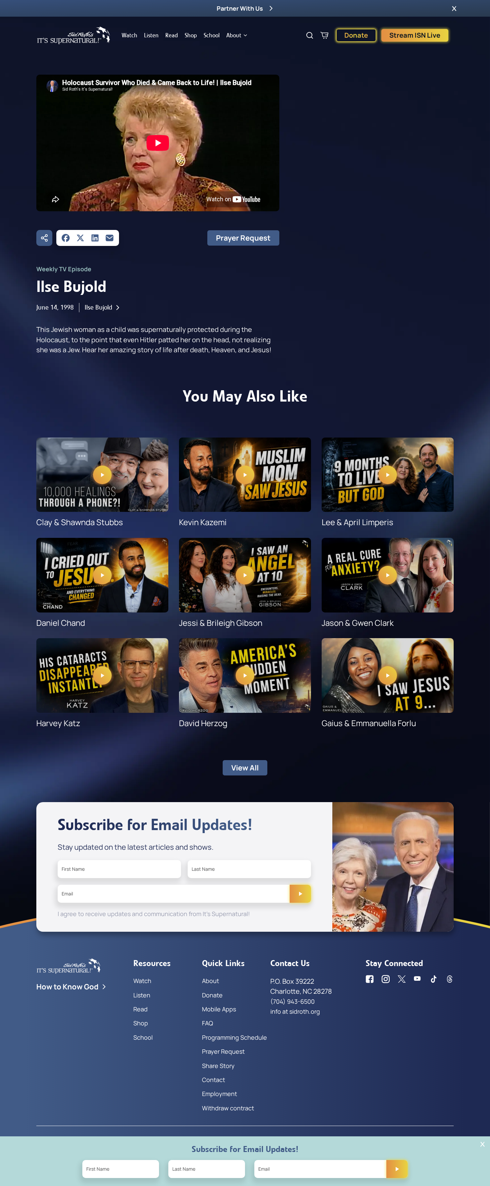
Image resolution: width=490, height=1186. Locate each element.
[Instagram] (386, 979)
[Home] (73, 35)
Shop (191, 35)
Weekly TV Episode (63, 269)
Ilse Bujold (98, 307)
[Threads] (450, 979)
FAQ (207, 1023)
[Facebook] (66, 238)
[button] (454, 8)
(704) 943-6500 (292, 1001)
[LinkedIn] (95, 238)
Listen (151, 35)
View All (245, 768)
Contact (213, 1080)
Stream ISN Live (414, 35)
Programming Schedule (234, 1037)
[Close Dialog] (482, 1144)
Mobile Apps (219, 1009)
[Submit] (300, 894)
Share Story (218, 1066)
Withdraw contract (228, 1108)
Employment (219, 1094)
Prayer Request (243, 238)
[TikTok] (434, 979)
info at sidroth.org (295, 1011)
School (212, 35)
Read (171, 35)
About (233, 35)
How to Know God (67, 987)
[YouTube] (418, 979)
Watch (129, 35)
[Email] (110, 238)
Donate (356, 35)
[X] (80, 238)
